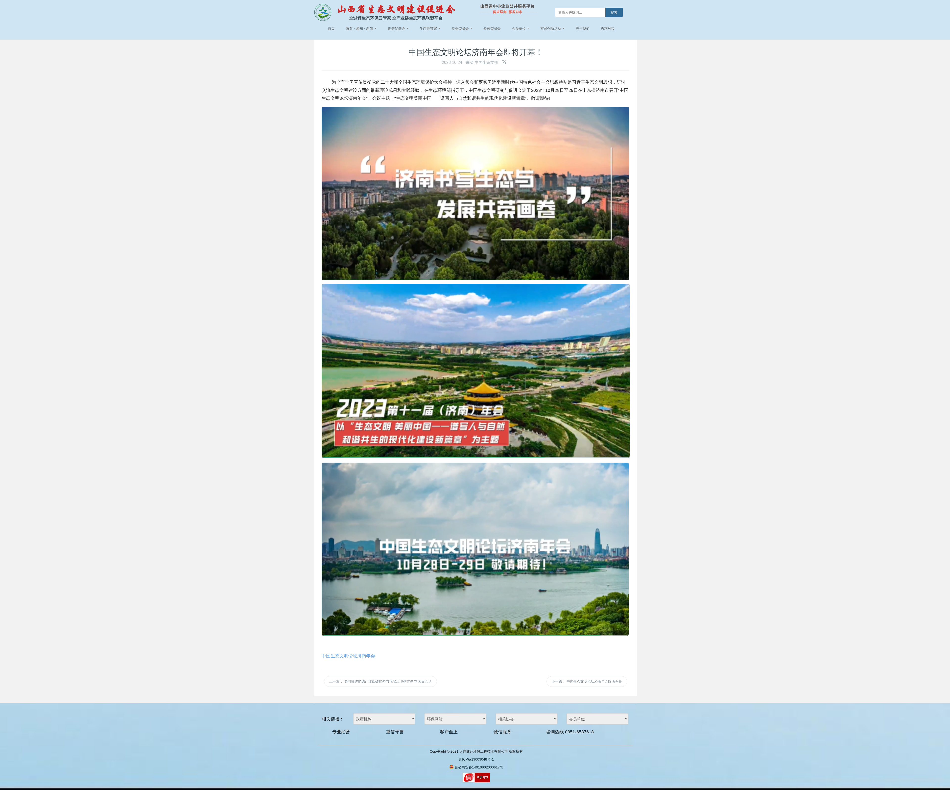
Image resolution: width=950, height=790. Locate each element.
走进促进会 (397, 28)
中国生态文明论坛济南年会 (348, 655)
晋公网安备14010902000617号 (479, 767)
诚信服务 (502, 731)
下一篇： (587, 681)
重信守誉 (395, 731)
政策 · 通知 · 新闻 (360, 28)
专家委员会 (492, 28)
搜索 (614, 12)
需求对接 (608, 28)
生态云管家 (429, 28)
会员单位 (519, 28)
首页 (331, 28)
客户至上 (449, 731)
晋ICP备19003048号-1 (476, 759)
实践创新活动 (551, 28)
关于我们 (583, 28)
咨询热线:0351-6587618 (570, 731)
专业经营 (341, 731)
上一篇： (380, 681)
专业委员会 (460, 28)
